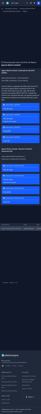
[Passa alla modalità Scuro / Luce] (31, 3)
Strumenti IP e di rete (11, 8)
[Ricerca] (27, 3)
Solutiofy (28, 409)
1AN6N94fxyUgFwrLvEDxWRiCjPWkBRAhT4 (14, 362)
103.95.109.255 (16, 228)
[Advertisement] (20, 37)
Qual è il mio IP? (27, 388)
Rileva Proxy (26, 385)
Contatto (20, 366)
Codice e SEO (6, 399)
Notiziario (8, 366)
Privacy (14, 366)
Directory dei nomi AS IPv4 (27, 8)
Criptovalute (5, 403)
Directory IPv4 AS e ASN (9, 382)
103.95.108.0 (6, 228)
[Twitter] (3, 366)
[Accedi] (38, 3)
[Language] (34, 3)
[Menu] (3, 3)
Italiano (30, 397)
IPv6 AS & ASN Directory (9, 391)
